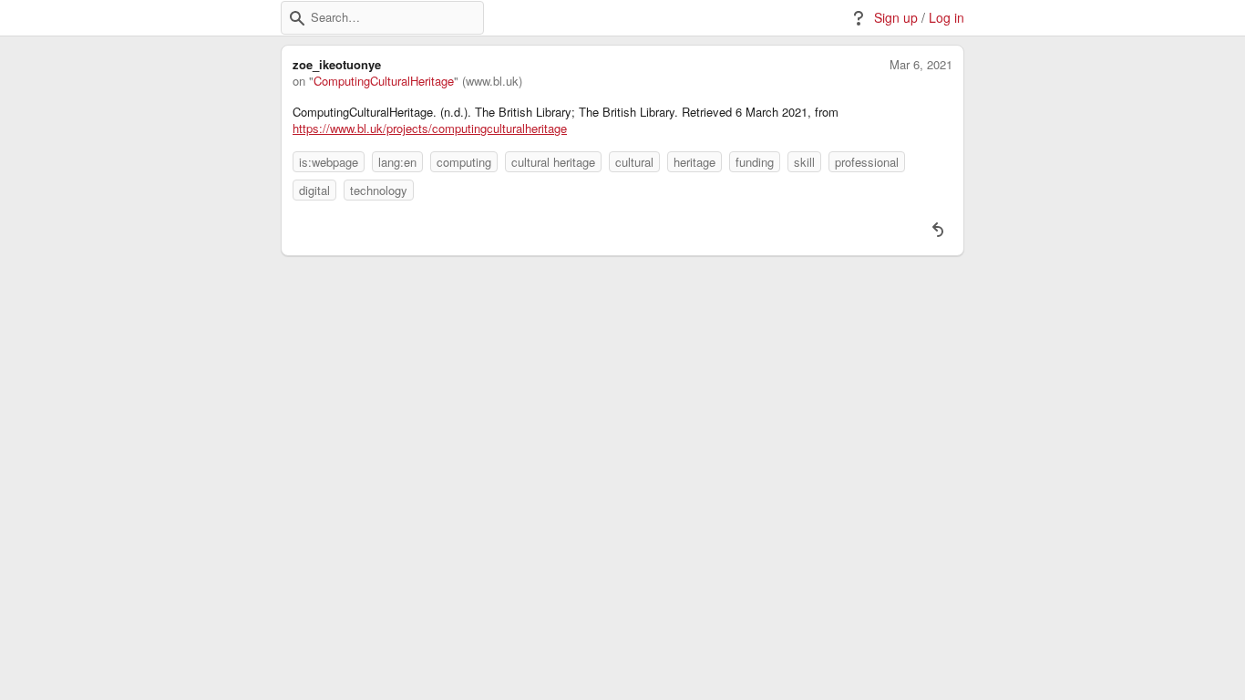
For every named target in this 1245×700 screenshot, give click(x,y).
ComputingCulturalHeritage (384, 81)
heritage (694, 162)
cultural (634, 162)
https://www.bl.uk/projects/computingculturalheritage (430, 128)
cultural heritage (553, 162)
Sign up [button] (896, 17)
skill (804, 162)
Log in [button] (946, 17)
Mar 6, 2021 (921, 65)
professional (867, 162)
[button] (297, 18)
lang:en (397, 162)
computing (464, 162)
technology (378, 190)
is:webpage (328, 162)
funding (755, 162)
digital (314, 190)
